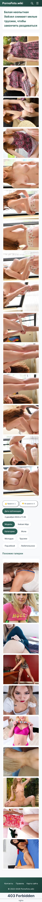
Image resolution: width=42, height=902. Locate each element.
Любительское (28, 546)
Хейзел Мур (23, 524)
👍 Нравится (10, 504)
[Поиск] (32, 3)
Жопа (23, 531)
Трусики (23, 538)
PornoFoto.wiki (12, 3)
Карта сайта (32, 883)
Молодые (9, 538)
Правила (20, 883)
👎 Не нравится (28, 504)
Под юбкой (10, 546)
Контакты (8, 883)
